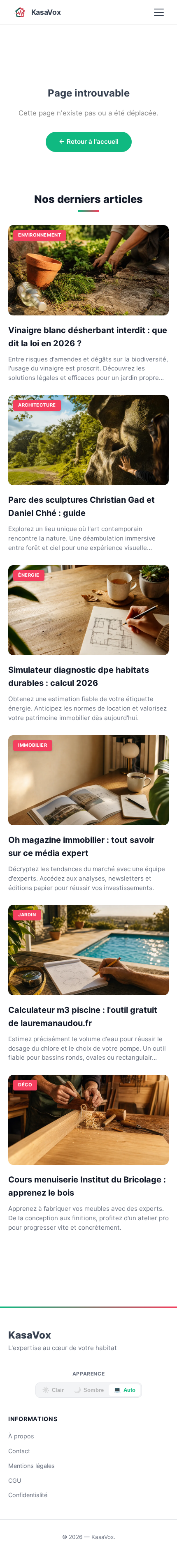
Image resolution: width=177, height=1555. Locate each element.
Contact (19, 1450)
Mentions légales (31, 1465)
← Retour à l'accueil (89, 141)
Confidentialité (27, 1494)
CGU (14, 1480)
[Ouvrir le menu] (159, 12)
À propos (21, 1436)
